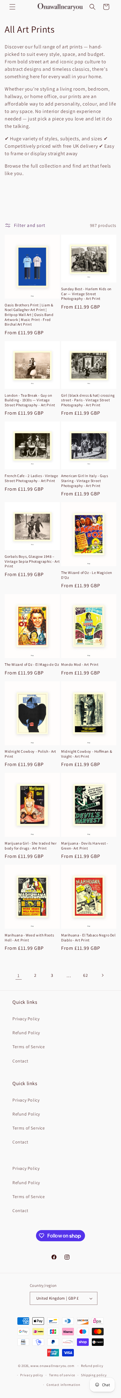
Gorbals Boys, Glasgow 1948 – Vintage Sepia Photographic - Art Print (32, 561)
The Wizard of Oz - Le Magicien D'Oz (86, 575)
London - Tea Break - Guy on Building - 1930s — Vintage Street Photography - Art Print (30, 400)
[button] (12, 7)
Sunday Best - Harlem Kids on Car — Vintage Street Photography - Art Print (86, 293)
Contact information (63, 1384)
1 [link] (18, 975)
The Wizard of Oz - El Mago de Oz (32, 664)
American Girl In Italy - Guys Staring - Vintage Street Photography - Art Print (84, 480)
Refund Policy (26, 1032)
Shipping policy (94, 1375)
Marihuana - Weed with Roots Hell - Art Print (29, 937)
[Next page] (102, 975)
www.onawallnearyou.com (52, 1366)
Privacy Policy (25, 1018)
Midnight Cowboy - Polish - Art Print (30, 754)
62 (85, 975)
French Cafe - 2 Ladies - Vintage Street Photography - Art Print (31, 478)
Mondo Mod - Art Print (80, 664)
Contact (20, 1061)
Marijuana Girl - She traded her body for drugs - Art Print (31, 845)
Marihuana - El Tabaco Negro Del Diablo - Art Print (88, 937)
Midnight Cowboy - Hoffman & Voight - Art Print (86, 754)
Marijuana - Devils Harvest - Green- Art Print (84, 845)
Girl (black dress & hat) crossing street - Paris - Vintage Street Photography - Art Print (88, 400)
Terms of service (62, 1375)
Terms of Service (28, 1046)
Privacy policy (31, 1375)
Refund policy (92, 1366)
